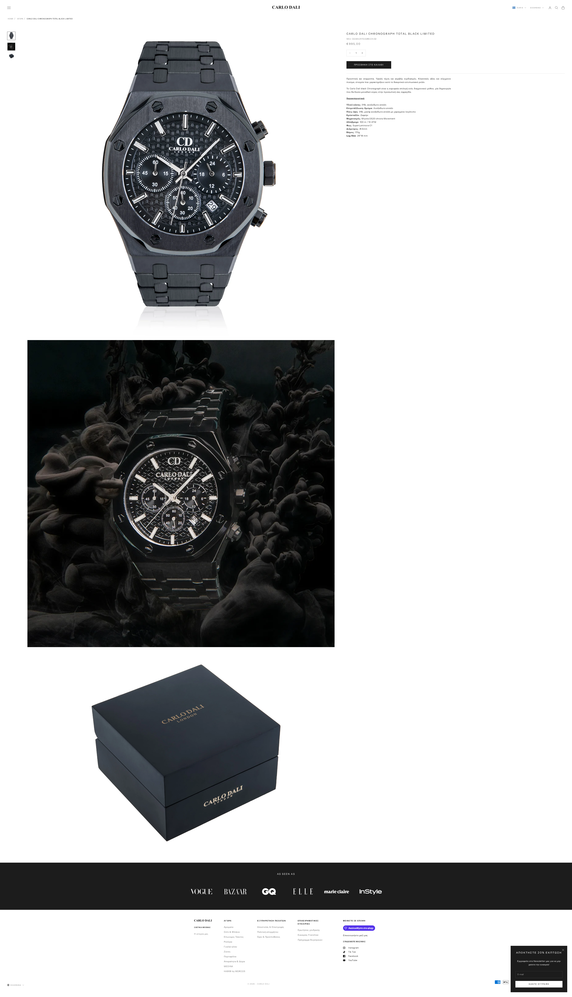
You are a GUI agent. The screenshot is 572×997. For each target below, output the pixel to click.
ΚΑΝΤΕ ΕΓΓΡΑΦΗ (539, 984)
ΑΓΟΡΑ (20, 19)
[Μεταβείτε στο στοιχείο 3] (11, 56)
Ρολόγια (228, 941)
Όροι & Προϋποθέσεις (268, 937)
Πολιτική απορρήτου (267, 932)
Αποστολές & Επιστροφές (270, 927)
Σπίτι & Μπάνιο (232, 932)
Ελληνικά (535, 8)
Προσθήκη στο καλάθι (369, 65)
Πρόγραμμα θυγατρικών (310, 940)
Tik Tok (352, 952)
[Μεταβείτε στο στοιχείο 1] (11, 36)
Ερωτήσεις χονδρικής (309, 930)
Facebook (353, 956)
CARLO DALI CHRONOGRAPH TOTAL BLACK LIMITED (50, 19)
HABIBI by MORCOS (234, 971)
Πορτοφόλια (230, 956)
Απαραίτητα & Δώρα (234, 961)
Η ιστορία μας (201, 934)
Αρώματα (228, 927)
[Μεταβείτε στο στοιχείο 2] (11, 46)
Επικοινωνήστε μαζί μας (355, 935)
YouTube (352, 960)
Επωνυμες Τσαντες (234, 937)
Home (10, 19)
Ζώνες (227, 951)
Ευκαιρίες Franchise (308, 935)
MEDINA (228, 966)
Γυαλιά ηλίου (230, 946)
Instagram (353, 947)
